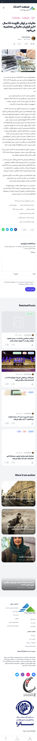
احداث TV (16, 615)
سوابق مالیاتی (13, 205)
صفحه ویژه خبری (14, 622)
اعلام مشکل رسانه (30, 646)
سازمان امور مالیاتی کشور (27, 205)
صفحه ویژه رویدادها (13, 626)
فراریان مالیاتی (30, 209)
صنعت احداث (21, 7)
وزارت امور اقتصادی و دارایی (26, 222)
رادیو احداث (15, 612)
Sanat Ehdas (26, 37)
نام (33, 274)
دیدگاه (32, 252)
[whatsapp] (3, 229)
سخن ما (33, 623)
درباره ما (33, 636)
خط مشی (32, 619)
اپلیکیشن (32, 626)
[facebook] (15, 229)
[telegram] (7, 229)
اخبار (33, 18)
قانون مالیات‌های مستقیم (26, 213)
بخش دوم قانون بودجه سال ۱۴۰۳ (24, 201)
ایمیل (15, 274)
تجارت (19, 431)
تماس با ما (32, 639)
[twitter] (11, 229)
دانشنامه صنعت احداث (12, 608)
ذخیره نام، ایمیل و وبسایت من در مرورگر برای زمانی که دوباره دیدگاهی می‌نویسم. (18, 283)
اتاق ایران (31, 353)
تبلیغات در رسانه (30, 643)
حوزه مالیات (26, 18)
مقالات (17, 619)
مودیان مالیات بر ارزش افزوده (26, 218)
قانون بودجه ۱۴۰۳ (18, 209)
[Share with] (14, 44)
